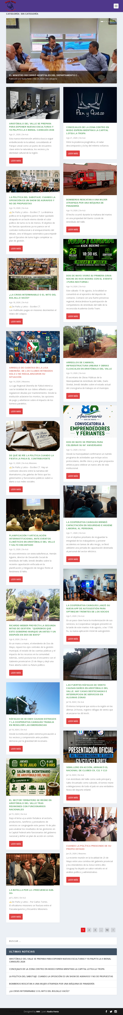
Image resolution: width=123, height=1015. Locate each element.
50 (107, 929)
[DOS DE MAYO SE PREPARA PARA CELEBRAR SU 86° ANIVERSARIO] (90, 421)
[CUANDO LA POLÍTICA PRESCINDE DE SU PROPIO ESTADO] (90, 824)
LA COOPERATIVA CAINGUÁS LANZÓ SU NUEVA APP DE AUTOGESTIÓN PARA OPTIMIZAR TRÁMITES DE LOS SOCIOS (88, 608)
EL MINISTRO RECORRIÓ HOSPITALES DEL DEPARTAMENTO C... (44, 75)
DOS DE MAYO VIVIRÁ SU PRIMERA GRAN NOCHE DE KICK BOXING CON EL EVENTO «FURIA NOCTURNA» (89, 278)
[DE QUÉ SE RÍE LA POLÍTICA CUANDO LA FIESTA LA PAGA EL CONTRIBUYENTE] (33, 436)
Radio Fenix (27, 79)
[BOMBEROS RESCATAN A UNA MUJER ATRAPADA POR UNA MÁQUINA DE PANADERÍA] (90, 179)
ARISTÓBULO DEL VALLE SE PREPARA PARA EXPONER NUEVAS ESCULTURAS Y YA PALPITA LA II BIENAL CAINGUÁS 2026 (31, 126)
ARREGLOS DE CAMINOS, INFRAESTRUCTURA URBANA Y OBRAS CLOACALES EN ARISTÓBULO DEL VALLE (89, 365)
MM (38, 1011)
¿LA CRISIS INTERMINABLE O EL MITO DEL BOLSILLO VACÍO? (39, 991)
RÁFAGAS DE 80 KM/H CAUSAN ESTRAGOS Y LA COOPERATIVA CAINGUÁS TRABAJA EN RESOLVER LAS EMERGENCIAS (32, 722)
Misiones (26, 381)
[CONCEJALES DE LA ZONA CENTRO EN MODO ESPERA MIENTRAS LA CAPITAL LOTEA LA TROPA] (90, 105)
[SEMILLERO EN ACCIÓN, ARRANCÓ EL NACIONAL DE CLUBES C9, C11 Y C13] (90, 747)
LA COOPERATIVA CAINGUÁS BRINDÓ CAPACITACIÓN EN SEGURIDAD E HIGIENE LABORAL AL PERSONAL (89, 525)
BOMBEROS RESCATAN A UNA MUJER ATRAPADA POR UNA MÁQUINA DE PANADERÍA (86, 202)
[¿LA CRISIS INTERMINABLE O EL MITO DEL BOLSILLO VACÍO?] (33, 274)
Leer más (16, 160)
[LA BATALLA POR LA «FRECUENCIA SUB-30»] (33, 869)
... (101, 929)
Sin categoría (51, 79)
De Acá (25, 134)
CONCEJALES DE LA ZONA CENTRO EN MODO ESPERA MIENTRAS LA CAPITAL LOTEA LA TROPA (87, 130)
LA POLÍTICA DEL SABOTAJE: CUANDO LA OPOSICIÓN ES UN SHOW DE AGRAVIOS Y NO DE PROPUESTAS (32, 200)
